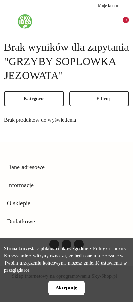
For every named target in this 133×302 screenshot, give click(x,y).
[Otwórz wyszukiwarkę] (92, 21)
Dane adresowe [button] (26, 167)
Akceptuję (66, 287)
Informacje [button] (20, 185)
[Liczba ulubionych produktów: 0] (106, 21)
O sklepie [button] (18, 203)
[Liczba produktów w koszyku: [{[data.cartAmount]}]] (121, 21)
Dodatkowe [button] (21, 221)
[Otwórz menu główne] (8, 21)
